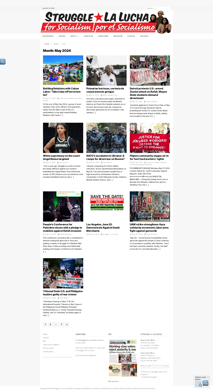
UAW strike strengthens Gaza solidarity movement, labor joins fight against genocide (149, 227)
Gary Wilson (107, 162)
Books (62, 36)
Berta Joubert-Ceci (110, 95)
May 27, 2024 (94, 234)
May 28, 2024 (94, 162)
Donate (131, 36)
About (73, 36)
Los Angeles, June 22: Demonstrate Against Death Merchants (103, 227)
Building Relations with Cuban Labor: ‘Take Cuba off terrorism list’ (62, 91)
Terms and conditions (51, 345)
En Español (48, 36)
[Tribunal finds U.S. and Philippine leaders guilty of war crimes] (63, 273)
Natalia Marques (66, 234)
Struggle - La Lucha (110, 234)
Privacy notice (48, 348)
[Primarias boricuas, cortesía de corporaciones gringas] (106, 70)
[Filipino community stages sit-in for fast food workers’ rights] (150, 138)
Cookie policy (48, 351)
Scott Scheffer (151, 234)
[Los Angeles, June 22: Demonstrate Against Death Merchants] (106, 206)
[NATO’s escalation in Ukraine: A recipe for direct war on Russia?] (106, 138)
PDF (44, 341)
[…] (61, 115)
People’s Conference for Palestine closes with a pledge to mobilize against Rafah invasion (62, 227)
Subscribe (103, 36)
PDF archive (113, 381)
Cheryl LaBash (151, 101)
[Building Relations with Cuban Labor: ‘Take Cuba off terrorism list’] (63, 70)
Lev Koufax (63, 162)
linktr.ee (88, 36)
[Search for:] (158, 8)
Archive (144, 36)
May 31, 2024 (50, 98)
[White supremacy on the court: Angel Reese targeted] (63, 138)
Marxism (118, 36)
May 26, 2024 (137, 234)
